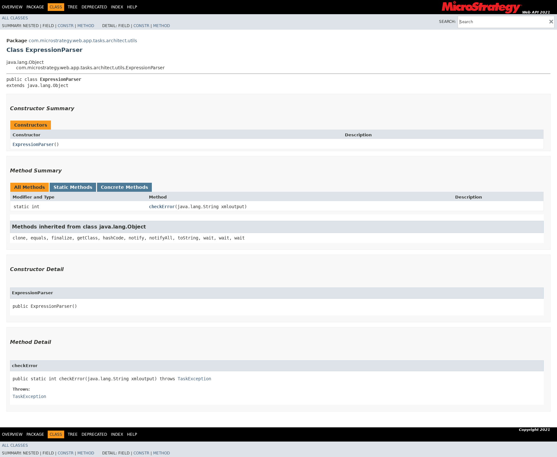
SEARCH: (447, 21)
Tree (73, 7)
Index (117, 7)
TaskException (194, 378)
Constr (65, 26)
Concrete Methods (124, 187)
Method (85, 26)
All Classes (15, 18)
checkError (162, 206)
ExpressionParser (33, 144)
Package (35, 7)
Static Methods (73, 187)
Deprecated (94, 7)
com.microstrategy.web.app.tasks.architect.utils (83, 40)
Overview (12, 7)
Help (132, 7)
